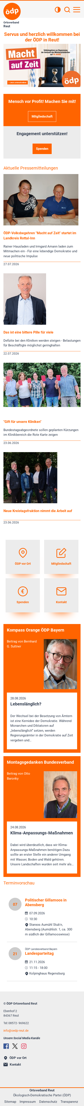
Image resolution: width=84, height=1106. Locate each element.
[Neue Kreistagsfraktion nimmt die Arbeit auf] (30, 502)
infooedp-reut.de (15, 1030)
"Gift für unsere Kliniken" (22, 422)
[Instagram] (23, 1046)
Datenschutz (48, 1102)
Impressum (28, 1102)
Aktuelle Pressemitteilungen (30, 168)
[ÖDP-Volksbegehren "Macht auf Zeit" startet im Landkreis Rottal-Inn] (40, 224)
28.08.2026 (41, 719)
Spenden (42, 149)
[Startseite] (12, 11)
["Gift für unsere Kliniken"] (42, 406)
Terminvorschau (18, 883)
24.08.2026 (42, 845)
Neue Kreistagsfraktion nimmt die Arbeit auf (37, 511)
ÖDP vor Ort (17, 1058)
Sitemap (10, 1102)
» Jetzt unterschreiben (17, 82)
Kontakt (15, 1064)
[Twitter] (15, 1046)
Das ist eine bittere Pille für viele (28, 332)
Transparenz (69, 1102)
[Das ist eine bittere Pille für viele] (24, 324)
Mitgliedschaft (42, 116)
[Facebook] (6, 1046)
